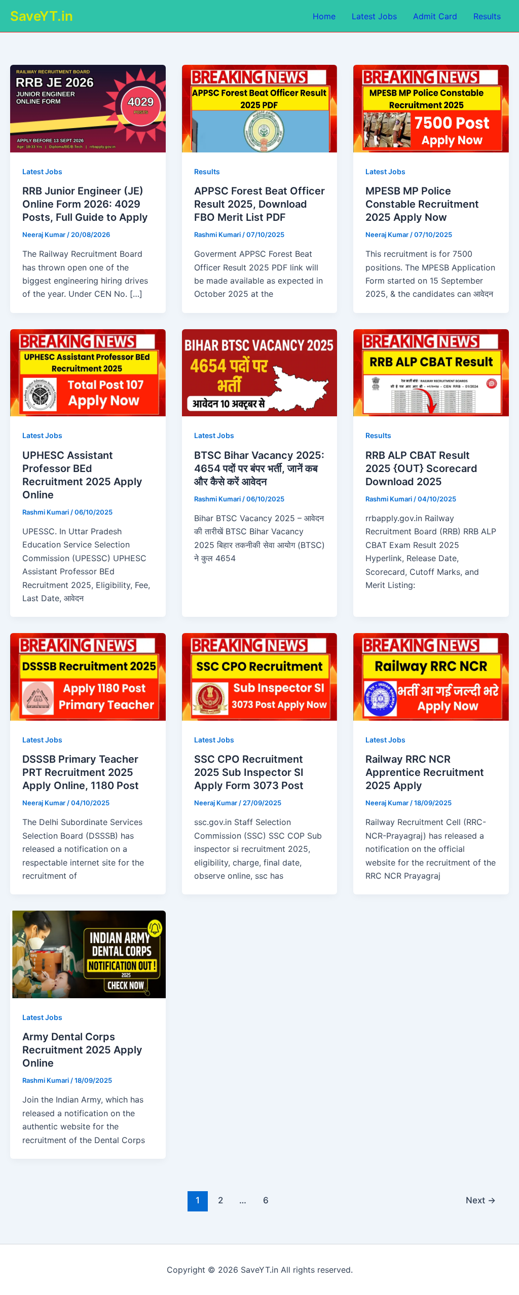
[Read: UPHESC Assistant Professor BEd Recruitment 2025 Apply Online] (88, 372)
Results (487, 16)
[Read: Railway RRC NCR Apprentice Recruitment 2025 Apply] (431, 676)
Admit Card (435, 16)
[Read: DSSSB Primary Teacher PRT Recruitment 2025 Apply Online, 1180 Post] (88, 676)
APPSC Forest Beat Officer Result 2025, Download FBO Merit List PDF (259, 204)
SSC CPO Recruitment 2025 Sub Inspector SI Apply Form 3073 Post (249, 772)
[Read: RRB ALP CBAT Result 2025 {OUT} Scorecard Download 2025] (431, 372)
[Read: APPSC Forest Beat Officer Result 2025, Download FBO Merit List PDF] (260, 108)
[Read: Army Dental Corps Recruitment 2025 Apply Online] (88, 954)
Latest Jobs (374, 16)
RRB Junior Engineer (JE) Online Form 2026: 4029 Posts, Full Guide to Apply (85, 204)
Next (481, 1200)
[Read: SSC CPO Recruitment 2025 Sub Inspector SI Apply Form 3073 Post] (260, 676)
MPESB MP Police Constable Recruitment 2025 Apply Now (422, 204)
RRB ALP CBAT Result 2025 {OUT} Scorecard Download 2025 (421, 468)
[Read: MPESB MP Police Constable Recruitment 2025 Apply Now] (431, 108)
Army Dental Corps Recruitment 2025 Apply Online (82, 1050)
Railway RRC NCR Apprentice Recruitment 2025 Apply (424, 772)
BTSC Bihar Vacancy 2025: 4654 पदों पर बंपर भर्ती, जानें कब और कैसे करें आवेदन (259, 468)
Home (324, 16)
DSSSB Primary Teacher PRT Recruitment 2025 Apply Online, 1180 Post (80, 772)
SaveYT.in (41, 16)
